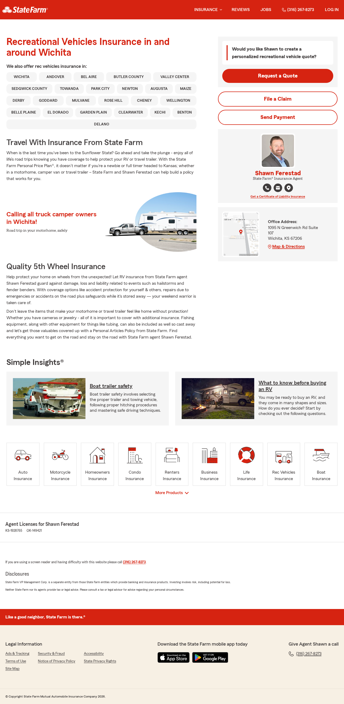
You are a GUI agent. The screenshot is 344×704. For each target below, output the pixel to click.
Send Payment (277, 117)
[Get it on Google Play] (210, 657)
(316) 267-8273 (300, 10)
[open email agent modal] (278, 188)
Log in (332, 10)
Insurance (206, 10)
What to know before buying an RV (292, 386)
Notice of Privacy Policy (56, 661)
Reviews (241, 10)
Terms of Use (15, 661)
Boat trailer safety (111, 386)
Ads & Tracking (17, 654)
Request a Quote (278, 76)
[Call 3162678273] (267, 188)
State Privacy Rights (100, 661)
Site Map (12, 669)
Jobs (265, 10)
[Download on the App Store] (173, 657)
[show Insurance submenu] (220, 9)
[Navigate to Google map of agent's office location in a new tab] (288, 188)
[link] (25, 9)
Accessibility (94, 654)
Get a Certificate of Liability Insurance (277, 196)
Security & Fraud (51, 654)
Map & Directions (288, 246)
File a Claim (278, 99)
